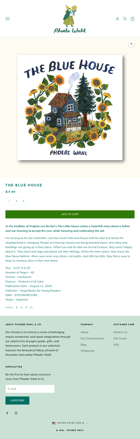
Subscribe (17, 400)
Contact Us (120, 332)
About (85, 332)
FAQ (116, 344)
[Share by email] (31, 307)
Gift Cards (120, 338)
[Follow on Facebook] (7, 413)
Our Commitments (92, 338)
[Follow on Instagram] (16, 413)
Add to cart (70, 214)
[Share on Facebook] (16, 307)
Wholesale (87, 350)
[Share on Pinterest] (26, 307)
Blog (84, 344)
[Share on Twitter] (21, 307)
